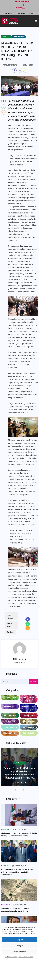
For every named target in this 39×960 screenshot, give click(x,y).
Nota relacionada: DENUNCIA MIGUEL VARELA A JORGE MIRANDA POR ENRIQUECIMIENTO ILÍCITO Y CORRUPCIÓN (22, 536)
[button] (35, 21)
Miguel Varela (9, 624)
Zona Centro (8, 13)
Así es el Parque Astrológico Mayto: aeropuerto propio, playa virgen (15, 909)
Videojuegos (10, 727)
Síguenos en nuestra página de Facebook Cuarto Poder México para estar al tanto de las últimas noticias (23, 160)
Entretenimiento (29, 699)
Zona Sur (32, 13)
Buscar (33, 681)
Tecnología (10, 721)
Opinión (29, 715)
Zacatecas (10, 632)
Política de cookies (11, 957)
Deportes (10, 698)
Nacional (10, 715)
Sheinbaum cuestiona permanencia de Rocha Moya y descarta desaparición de (19, 834)
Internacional (28, 708)
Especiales (10, 706)
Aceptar (19, 940)
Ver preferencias (19, 952)
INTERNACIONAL (23, 1)
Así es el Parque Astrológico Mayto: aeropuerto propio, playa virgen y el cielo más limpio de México (19, 773)
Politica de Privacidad (26, 957)
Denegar (19, 946)
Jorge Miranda (10, 616)
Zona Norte (21, 13)
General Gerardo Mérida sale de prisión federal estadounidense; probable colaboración (17, 872)
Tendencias (29, 721)
